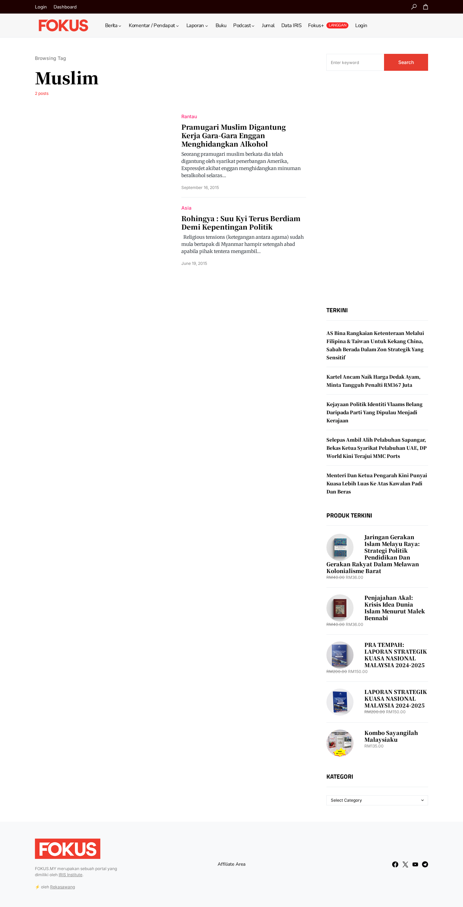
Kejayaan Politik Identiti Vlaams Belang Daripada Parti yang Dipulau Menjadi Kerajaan (374, 412)
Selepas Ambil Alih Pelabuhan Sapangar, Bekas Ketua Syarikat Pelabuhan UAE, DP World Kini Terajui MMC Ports (376, 447)
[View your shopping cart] (425, 6)
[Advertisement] (377, 188)
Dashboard (65, 7)
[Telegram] (425, 864)
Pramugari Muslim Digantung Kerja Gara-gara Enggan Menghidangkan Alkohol (233, 135)
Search (406, 62)
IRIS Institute (70, 874)
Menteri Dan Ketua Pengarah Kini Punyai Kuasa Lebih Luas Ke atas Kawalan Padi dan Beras (376, 483)
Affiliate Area (231, 864)
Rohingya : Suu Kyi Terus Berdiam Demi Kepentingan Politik (241, 222)
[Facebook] (395, 864)
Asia (186, 208)
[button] (414, 6)
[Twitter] (405, 864)
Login (41, 7)
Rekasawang (62, 886)
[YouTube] (415, 864)
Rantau (189, 116)
